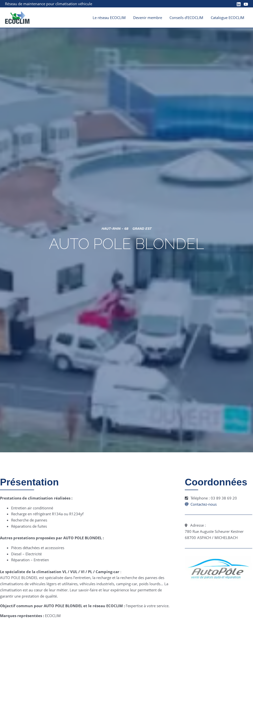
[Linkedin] (238, 4)
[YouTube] (246, 4)
